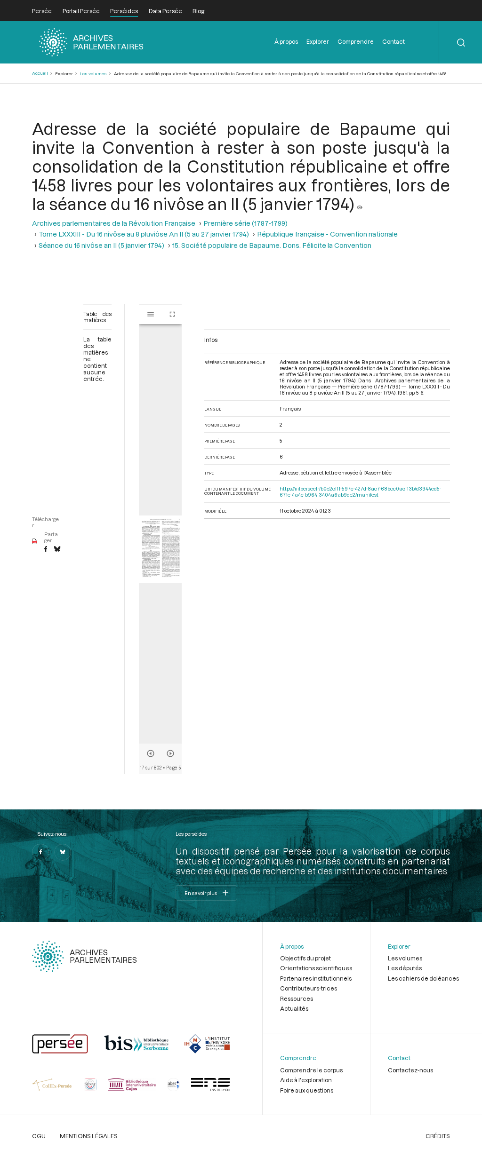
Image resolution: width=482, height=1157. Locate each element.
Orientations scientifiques (316, 968)
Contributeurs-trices (308, 988)
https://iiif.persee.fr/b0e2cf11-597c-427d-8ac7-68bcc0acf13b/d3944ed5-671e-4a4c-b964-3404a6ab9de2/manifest (360, 491)
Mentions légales (89, 1136)
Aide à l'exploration (306, 1080)
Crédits (438, 1136)
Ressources (296, 998)
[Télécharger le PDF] (34, 542)
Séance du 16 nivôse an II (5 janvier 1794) (101, 245)
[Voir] (359, 203)
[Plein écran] (172, 314)
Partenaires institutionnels (316, 978)
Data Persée (165, 11)
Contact (393, 41)
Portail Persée (81, 11)
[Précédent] (151, 753)
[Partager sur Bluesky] (57, 549)
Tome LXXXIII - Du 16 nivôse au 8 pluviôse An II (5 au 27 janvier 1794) (144, 234)
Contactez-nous (410, 1070)
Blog (198, 11)
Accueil (40, 73)
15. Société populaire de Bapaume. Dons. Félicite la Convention (271, 245)
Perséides (124, 11)
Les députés (405, 968)
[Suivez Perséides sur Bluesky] (62, 852)
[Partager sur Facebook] (45, 549)
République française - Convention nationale (327, 234)
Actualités (294, 1008)
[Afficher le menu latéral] (151, 314)
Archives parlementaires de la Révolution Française (113, 223)
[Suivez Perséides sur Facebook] (40, 852)
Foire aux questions (306, 1090)
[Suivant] (170, 753)
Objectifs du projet (305, 958)
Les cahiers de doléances (423, 978)
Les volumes (93, 73)
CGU (39, 1136)
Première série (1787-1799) (245, 223)
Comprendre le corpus (311, 1070)
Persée (42, 11)
